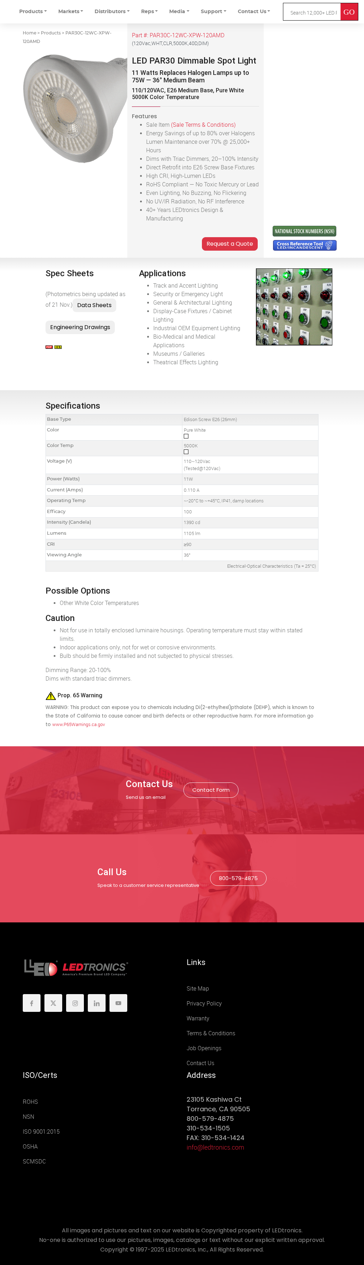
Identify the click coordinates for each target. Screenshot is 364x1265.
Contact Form (211, 790)
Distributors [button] (110, 11)
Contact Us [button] (252, 11)
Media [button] (177, 11)
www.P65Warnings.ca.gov (78, 724)
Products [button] (31, 11)
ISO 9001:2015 (41, 1131)
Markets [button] (68, 11)
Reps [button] (147, 11)
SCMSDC (34, 1161)
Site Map (198, 988)
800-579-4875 (238, 878)
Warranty (198, 1018)
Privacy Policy (204, 1003)
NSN (28, 1116)
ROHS (30, 1101)
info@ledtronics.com (215, 1147)
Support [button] (211, 11)
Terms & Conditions (211, 1033)
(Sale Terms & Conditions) (203, 124)
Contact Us (200, 1063)
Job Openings (204, 1048)
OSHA (30, 1146)
